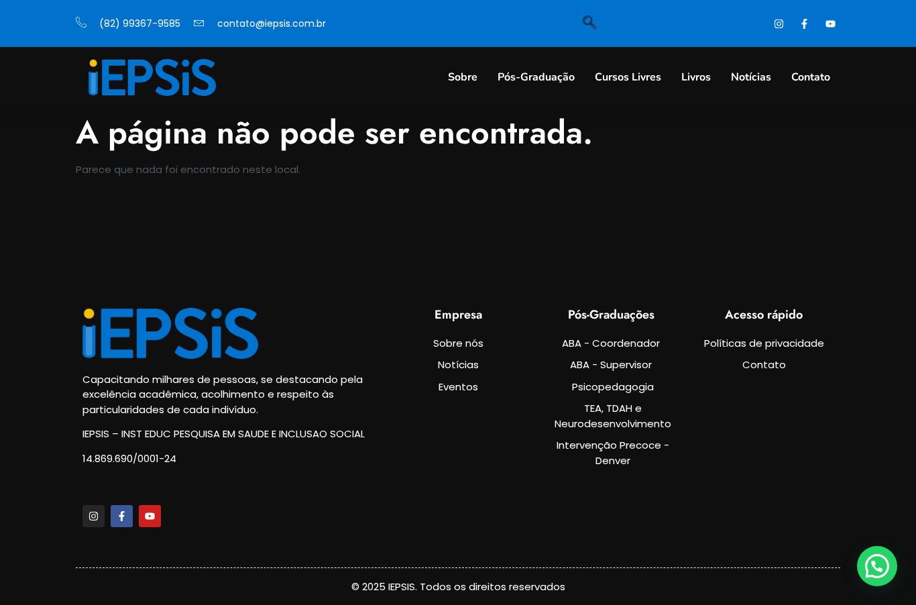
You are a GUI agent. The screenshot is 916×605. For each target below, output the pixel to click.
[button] (877, 566)
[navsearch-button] (589, 23)
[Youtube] (150, 516)
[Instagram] (93, 516)
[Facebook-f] (122, 516)
